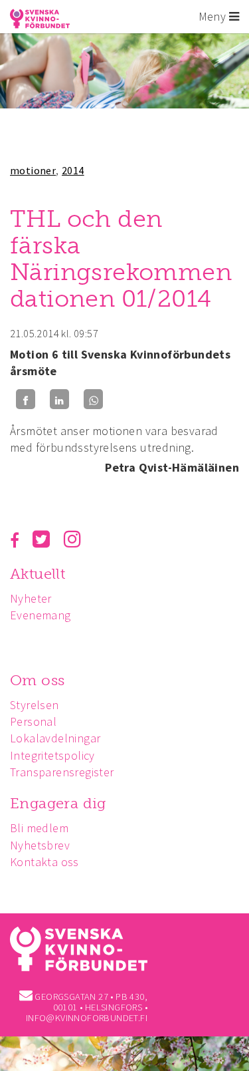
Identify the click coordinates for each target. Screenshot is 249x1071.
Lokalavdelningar (55, 738)
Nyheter (31, 598)
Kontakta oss (44, 861)
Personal (33, 721)
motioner (33, 170)
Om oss (37, 680)
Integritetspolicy (52, 755)
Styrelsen (34, 704)
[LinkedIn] (59, 399)
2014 (73, 170)
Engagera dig (58, 803)
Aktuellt (37, 574)
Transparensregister (62, 772)
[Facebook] (25, 399)
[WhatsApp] (93, 399)
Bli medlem (39, 828)
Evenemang (40, 615)
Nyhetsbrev (40, 845)
